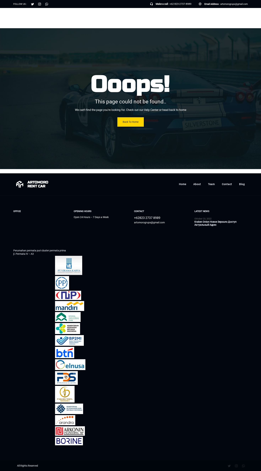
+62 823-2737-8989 (180, 3)
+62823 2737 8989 (147, 218)
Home (182, 16)
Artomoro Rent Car (28, 16)
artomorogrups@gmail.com (234, 4)
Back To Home (130, 121)
